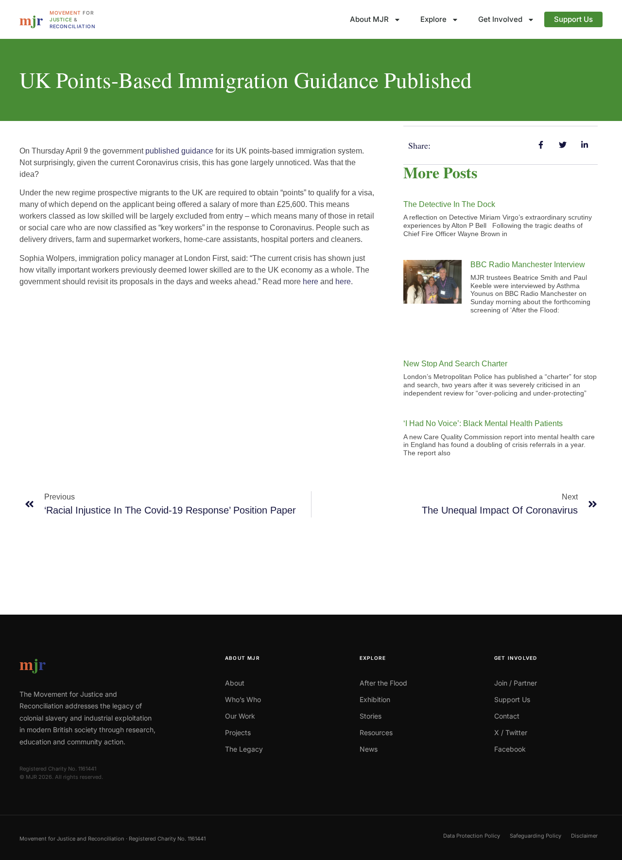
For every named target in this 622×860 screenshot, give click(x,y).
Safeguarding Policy (535, 835)
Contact (506, 716)
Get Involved (500, 19)
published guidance (179, 151)
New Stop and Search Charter (455, 364)
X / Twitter (510, 732)
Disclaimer (584, 835)
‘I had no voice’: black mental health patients (483, 423)
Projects (238, 732)
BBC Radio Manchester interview (527, 264)
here (310, 281)
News (369, 749)
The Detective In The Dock (449, 204)
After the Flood (383, 683)
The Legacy (244, 749)
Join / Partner (515, 683)
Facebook (510, 749)
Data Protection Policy (471, 835)
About (234, 683)
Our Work (240, 716)
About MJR (369, 19)
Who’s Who (243, 699)
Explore (433, 19)
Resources (376, 732)
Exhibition (375, 699)
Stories (370, 716)
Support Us (573, 19)
